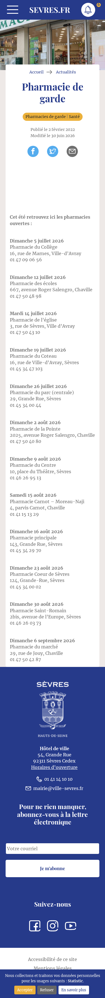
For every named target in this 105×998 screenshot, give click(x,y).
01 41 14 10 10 (58, 779)
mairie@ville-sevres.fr (58, 788)
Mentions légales (53, 968)
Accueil (36, 72)
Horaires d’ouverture (54, 767)
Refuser (47, 990)
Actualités (66, 72)
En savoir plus (73, 990)
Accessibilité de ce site (52, 959)
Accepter (25, 990)
